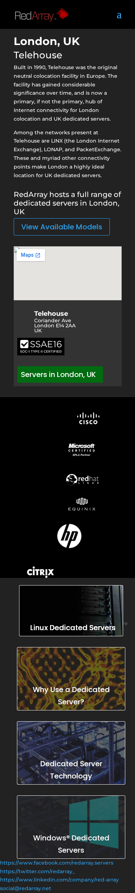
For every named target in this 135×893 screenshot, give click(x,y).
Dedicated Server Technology (71, 770)
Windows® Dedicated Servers (71, 844)
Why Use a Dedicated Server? (71, 696)
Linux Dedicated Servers (73, 628)
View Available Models (61, 227)
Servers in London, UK (58, 374)
